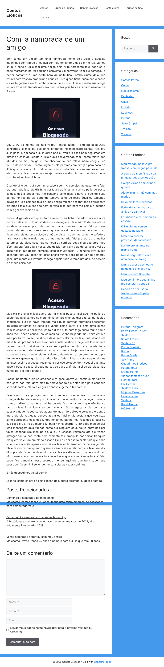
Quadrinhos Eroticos (134, 363)
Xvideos (126, 400)
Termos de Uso (134, 7)
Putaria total (129, 367)
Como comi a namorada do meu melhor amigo (36, 517)
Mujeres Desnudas (133, 392)
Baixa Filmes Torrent (134, 331)
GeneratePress (102, 661)
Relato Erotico (130, 339)
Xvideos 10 (128, 343)
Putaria (125, 118)
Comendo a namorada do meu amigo (30, 497)
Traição (126, 129)
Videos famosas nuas (135, 375)
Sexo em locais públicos (136, 202)
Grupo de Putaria (64, 7)
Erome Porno (129, 371)
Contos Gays (112, 7)
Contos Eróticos (14, 13)
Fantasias (127, 96)
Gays (124, 101)
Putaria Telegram (132, 327)
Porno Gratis (129, 355)
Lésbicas (127, 112)
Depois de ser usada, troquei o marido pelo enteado (135, 293)
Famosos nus (129, 396)
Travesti (126, 134)
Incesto (126, 107)
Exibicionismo (130, 90)
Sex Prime (127, 359)
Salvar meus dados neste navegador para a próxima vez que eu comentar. (51, 630)
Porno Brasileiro (131, 347)
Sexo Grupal (129, 123)
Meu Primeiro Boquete (135, 274)
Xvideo (125, 335)
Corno (125, 85)
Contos (44, 7)
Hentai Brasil (129, 379)
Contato (44, 17)
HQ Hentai (128, 384)
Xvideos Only (129, 388)
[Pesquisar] (153, 48)
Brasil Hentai (129, 404)
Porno (125, 351)
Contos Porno (130, 80)
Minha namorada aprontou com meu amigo (34, 536)
